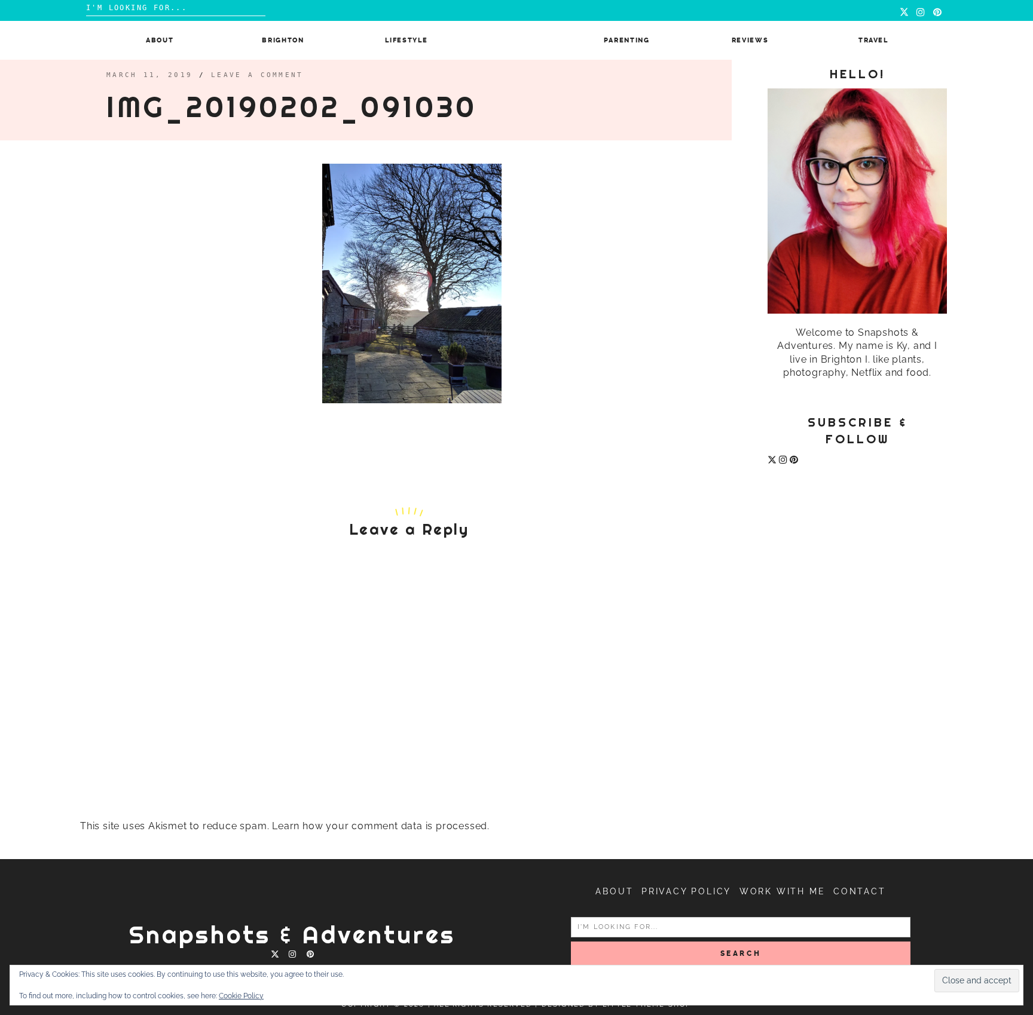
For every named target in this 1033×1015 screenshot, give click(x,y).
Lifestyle (406, 40)
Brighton (283, 40)
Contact (859, 891)
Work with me (782, 891)
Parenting (627, 40)
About (159, 40)
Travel (873, 40)
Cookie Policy (241, 996)
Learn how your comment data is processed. (381, 826)
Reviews (750, 40)
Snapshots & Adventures (292, 934)
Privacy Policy (686, 891)
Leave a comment (257, 75)
